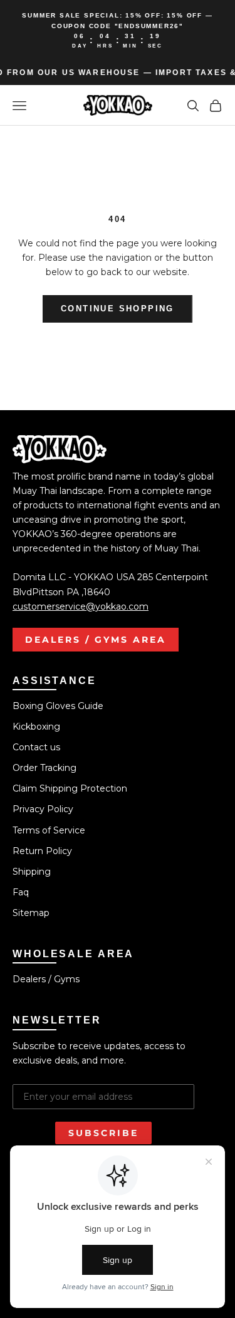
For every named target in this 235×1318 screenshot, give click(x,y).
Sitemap (31, 912)
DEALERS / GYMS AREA (95, 639)
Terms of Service (49, 830)
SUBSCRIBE (103, 1133)
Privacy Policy (43, 809)
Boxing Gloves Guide (58, 706)
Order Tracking (44, 767)
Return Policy (42, 851)
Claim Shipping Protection (70, 788)
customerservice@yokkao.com (81, 606)
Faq (21, 892)
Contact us (36, 747)
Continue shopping (117, 308)
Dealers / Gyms (46, 979)
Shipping (32, 871)
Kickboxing (36, 726)
